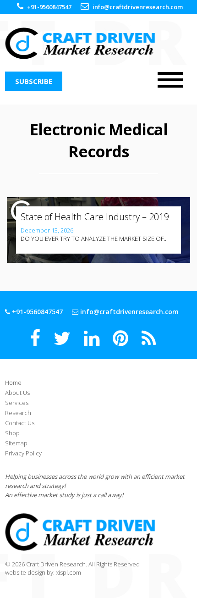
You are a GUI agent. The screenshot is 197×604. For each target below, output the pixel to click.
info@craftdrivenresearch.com (138, 7)
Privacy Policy (23, 453)
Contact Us (19, 423)
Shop (12, 433)
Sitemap (16, 443)
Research (18, 413)
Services (16, 403)
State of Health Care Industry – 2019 (95, 217)
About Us (17, 392)
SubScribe (33, 81)
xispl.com (68, 572)
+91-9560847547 (49, 7)
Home (13, 382)
